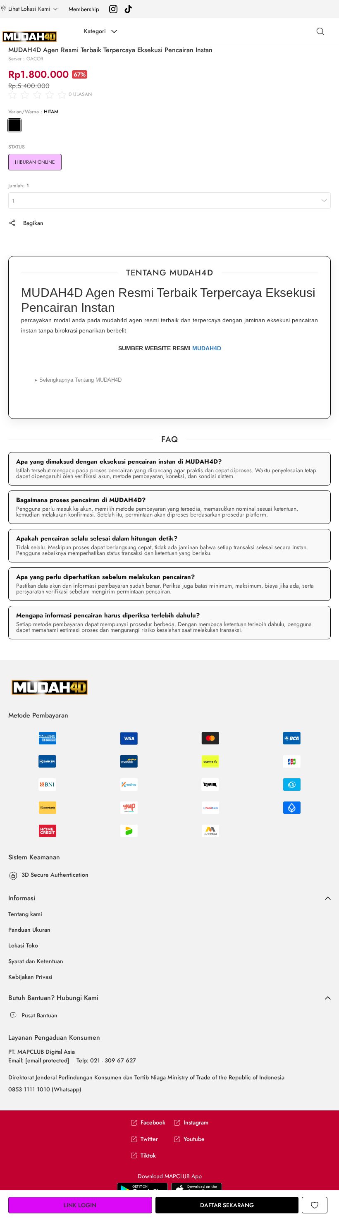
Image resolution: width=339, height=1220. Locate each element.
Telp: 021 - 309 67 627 (106, 1060)
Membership (84, 9)
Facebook (153, 1123)
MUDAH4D (206, 348)
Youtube (194, 1139)
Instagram (196, 1123)
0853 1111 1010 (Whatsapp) (44, 1089)
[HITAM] (14, 125)
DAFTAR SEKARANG (227, 1205)
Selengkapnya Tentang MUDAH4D (78, 380)
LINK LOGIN (80, 1205)
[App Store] (142, 1190)
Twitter (149, 1139)
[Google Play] (196, 1190)
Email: (38, 1060)
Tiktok (148, 1156)
